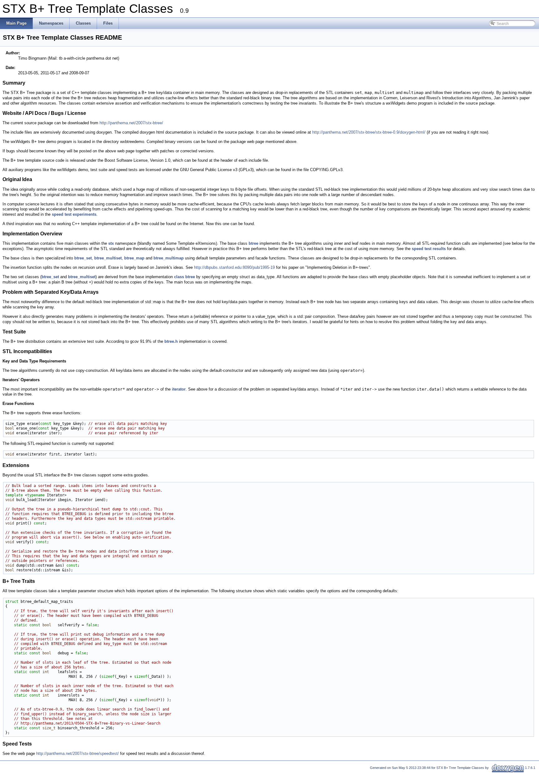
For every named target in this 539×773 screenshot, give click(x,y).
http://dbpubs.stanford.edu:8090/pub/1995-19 (234, 267)
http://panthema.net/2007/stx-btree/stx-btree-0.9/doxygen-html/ (368, 132)
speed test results (429, 248)
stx (111, 243)
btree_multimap (168, 258)
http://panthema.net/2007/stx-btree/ (131, 123)
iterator (179, 389)
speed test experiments (74, 214)
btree (253, 243)
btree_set (83, 258)
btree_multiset (108, 258)
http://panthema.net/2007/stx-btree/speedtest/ (77, 753)
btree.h (171, 341)
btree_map (134, 258)
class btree (184, 276)
